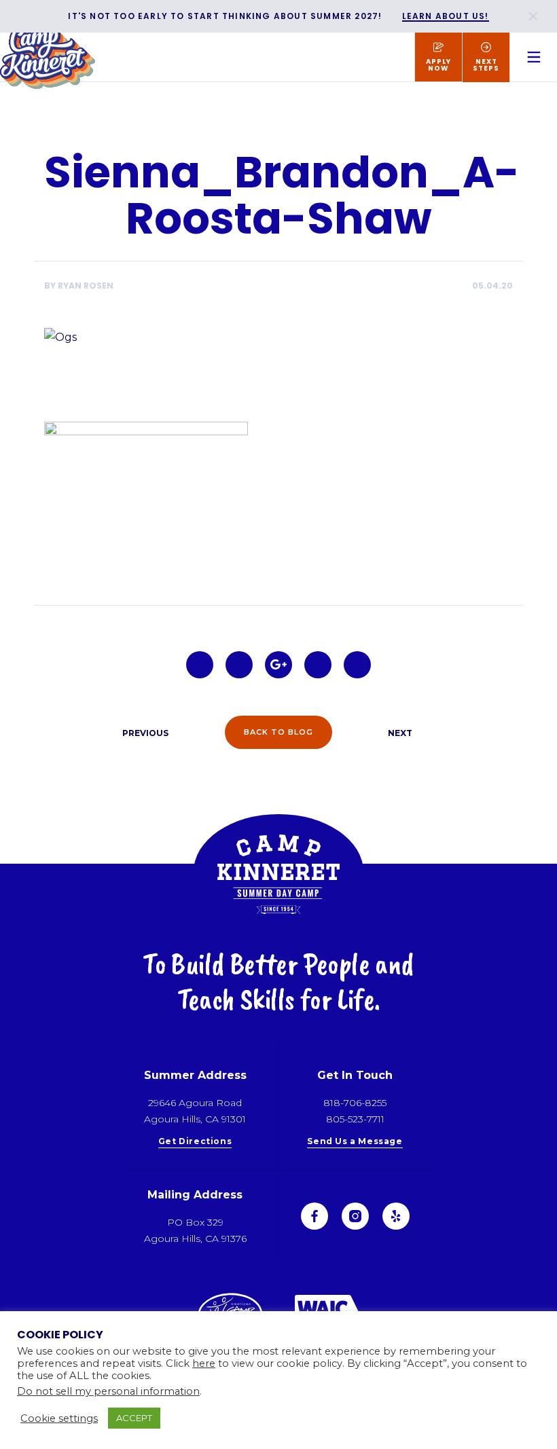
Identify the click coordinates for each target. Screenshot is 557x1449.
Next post (395, 732)
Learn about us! (445, 17)
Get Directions (195, 1141)
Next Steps (486, 64)
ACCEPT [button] (134, 1417)
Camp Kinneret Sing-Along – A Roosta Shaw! (139, 732)
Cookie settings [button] (59, 1418)
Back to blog (278, 732)
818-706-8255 (355, 1103)
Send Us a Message (354, 1141)
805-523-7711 (355, 1119)
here (203, 1363)
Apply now (438, 64)
